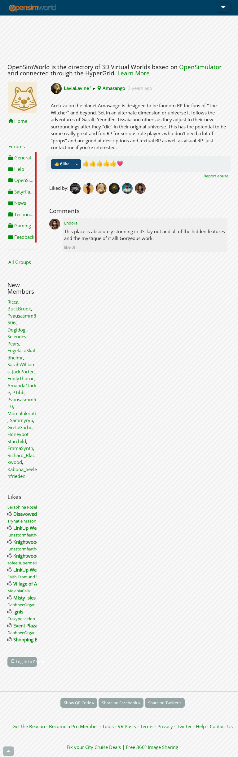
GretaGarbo (20, 427)
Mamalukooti (21, 413)
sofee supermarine (24, 563)
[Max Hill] (76, 188)
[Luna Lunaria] (102, 188)
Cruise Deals (108, 747)
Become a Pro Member (74, 726)
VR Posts (127, 726)
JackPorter (23, 371)
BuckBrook (19, 308)
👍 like (61, 164)
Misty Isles (24, 597)
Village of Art (27, 584)
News (19, 203)
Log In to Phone (26, 661)
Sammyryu (21, 420)
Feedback (23, 237)
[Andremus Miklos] (128, 188)
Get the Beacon (28, 726)
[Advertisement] (119, 37)
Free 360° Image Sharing (152, 747)
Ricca (12, 302)
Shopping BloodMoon (36, 639)
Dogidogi (17, 330)
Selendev (17, 336)
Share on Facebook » (121, 703)
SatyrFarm (24, 192)
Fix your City (80, 747)
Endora (70, 223)
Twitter (184, 726)
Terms (147, 726)
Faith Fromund (22, 577)
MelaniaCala (18, 591)
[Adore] (115, 188)
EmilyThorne (20, 378)
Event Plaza (25, 625)
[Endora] (141, 188)
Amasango (113, 88)
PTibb (18, 392)
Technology (25, 214)
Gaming (22, 225)
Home (20, 121)
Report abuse (216, 176)
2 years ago (140, 88)
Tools (108, 726)
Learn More (133, 73)
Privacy (165, 726)
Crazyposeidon (21, 618)
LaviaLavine (78, 88)
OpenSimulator (200, 67)
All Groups (19, 262)
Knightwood (26, 542)
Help (18, 169)
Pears (13, 344)
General (22, 157)
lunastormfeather (23, 535)
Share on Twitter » (164, 703)
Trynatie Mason (21, 521)
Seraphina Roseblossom (30, 507)
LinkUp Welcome (31, 528)
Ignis (18, 611)
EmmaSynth (20, 448)
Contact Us (221, 726)
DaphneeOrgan (21, 605)
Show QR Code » (79, 703)
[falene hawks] (89, 188)
